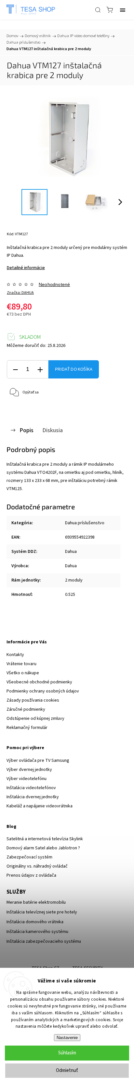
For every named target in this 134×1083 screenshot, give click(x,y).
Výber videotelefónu (27, 778)
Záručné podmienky (26, 709)
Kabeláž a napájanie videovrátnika (40, 806)
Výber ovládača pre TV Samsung (38, 760)
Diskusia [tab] (52, 430)
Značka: (20, 292)
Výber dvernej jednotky (29, 769)
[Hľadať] (98, 10)
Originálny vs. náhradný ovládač (37, 866)
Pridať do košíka (73, 369)
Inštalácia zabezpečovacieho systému (44, 941)
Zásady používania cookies (33, 700)
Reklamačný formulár (27, 727)
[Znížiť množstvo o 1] (15, 369)
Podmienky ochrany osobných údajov (43, 691)
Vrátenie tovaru (21, 664)
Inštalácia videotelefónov (31, 788)
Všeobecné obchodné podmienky (39, 682)
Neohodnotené (54, 284)
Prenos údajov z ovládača (31, 875)
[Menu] (122, 9)
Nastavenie (67, 1037)
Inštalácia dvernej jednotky (33, 797)
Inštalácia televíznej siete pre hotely (42, 912)
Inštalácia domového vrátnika (35, 922)
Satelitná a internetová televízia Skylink (45, 839)
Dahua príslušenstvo (84, 523)
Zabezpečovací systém (29, 857)
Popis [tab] (27, 430)
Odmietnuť (67, 1070)
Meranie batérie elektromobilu (36, 902)
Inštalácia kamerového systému (37, 931)
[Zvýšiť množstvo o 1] (40, 369)
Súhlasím (67, 1052)
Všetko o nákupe (23, 673)
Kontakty (15, 654)
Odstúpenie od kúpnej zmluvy (35, 718)
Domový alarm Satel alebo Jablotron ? (43, 848)
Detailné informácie (26, 268)
